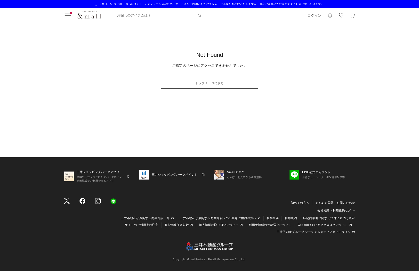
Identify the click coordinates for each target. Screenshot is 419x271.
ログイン (314, 15)
